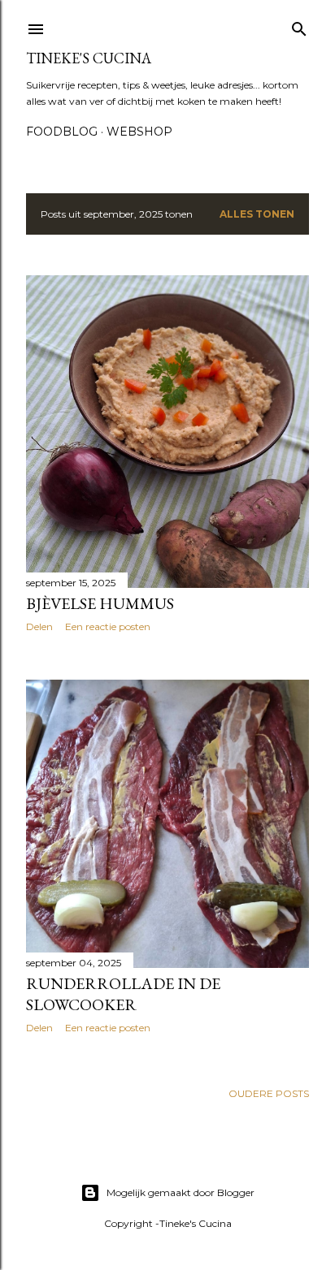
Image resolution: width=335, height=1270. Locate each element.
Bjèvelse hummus (100, 603)
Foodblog (62, 131)
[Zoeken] (299, 25)
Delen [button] (39, 626)
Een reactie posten (107, 626)
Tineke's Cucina (88, 58)
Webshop (139, 131)
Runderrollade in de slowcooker (123, 994)
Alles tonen (257, 214)
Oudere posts (268, 1093)
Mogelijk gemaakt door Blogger (181, 1192)
